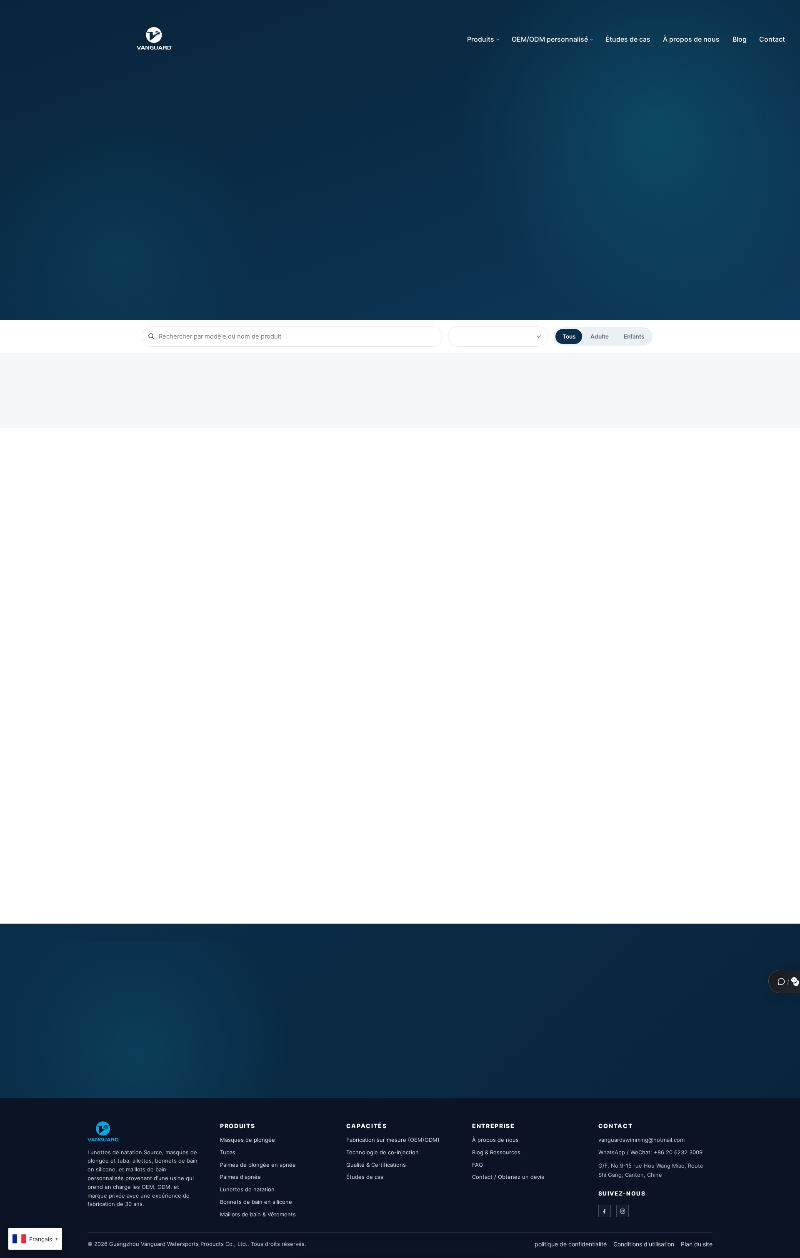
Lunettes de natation (247, 1189)
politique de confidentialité (571, 1244)
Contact (772, 39)
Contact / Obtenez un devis (508, 1176)
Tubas (227, 1152)
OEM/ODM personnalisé (550, 39)
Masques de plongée (247, 1139)
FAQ (477, 1164)
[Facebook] (604, 1211)
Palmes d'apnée (240, 1176)
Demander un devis (291, 233)
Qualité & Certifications (376, 1164)
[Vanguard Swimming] (104, 1131)
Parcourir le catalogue (186, 233)
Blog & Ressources (496, 1152)
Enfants (634, 336)
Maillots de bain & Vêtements (258, 1214)
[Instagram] (622, 1211)
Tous (568, 336)
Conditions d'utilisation (643, 1244)
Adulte (599, 336)
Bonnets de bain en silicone (256, 1201)
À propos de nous (691, 39)
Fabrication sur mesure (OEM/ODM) (393, 1139)
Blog (739, 39)
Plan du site (696, 1244)
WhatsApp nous (608, 1024)
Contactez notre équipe (506, 1024)
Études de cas (627, 39)
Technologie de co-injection (382, 1152)
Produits (480, 39)
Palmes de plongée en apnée (258, 1164)
